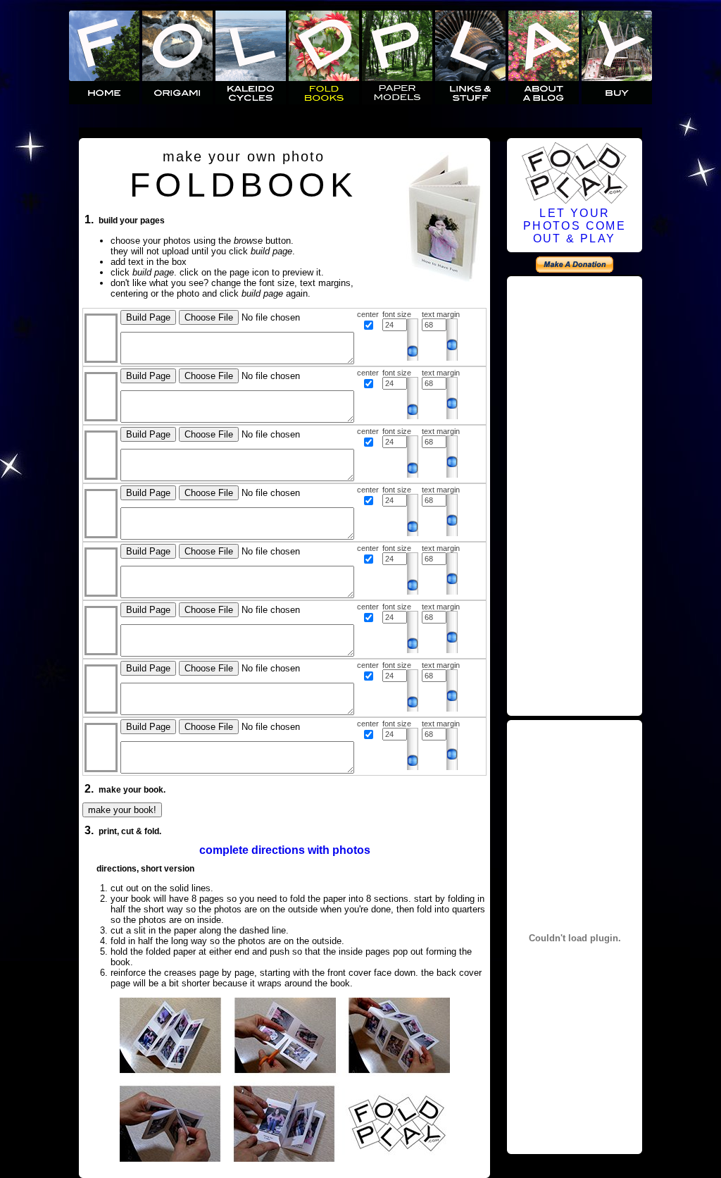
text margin (441, 314)
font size (396, 314)
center (368, 314)
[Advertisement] (574, 494)
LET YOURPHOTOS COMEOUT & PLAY (574, 225)
